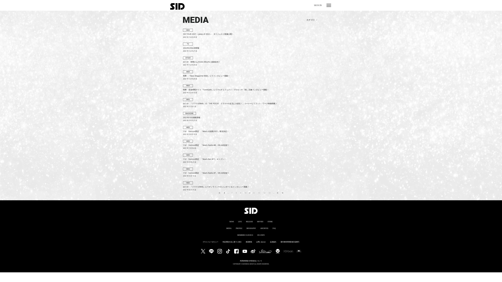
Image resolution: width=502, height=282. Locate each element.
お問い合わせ (261, 242)
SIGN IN (318, 5)
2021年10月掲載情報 (191, 117)
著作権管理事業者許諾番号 (290, 242)
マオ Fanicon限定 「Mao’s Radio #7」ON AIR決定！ (206, 173)
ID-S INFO (261, 235)
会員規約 (273, 242)
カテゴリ (310, 20)
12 (254, 193)
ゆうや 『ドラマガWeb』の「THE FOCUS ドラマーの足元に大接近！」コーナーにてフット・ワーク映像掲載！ (230, 103)
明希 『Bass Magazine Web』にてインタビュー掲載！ (206, 76)
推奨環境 (249, 242)
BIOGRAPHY (251, 228)
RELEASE (249, 221)
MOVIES (260, 221)
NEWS (231, 221)
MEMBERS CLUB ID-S (245, 235)
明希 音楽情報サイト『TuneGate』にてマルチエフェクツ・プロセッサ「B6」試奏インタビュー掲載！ (226, 89)
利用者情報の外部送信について (251, 261)
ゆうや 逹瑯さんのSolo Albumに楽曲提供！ (201, 62)
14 (264, 193)
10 (245, 193)
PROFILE (239, 228)
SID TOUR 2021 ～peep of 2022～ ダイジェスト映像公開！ (208, 34)
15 (270, 193)
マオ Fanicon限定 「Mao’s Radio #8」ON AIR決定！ (206, 145)
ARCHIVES (264, 228)
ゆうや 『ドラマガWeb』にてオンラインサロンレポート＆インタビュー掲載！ (216, 187)
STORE (270, 221)
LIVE (240, 221)
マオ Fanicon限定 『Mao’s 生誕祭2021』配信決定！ (206, 131)
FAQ (274, 228)
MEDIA (187, 18)
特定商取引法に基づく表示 (232, 242)
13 (259, 193)
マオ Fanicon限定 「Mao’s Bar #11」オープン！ (204, 159)
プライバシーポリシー (210, 242)
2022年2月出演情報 (191, 48)
